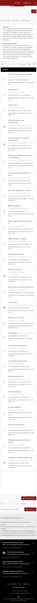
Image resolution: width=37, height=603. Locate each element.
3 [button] (9, 64)
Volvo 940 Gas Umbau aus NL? (17, 361)
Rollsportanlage (16, 292)
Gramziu (23, 600)
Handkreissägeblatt (14, 407)
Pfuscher (13, 382)
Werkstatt (15, 20)
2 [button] (5, 64)
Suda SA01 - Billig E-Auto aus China (19, 190)
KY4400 (13, 336)
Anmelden (17, 3)
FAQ (19, 584)
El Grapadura (23, 400)
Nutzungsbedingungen (18, 587)
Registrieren (27, 3)
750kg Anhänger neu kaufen (17, 239)
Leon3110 (14, 80)
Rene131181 (14, 244)
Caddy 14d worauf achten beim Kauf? (20, 74)
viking (21, 183)
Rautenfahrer (23, 199)
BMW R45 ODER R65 (14, 206)
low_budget (14, 448)
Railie (14, 110)
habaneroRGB (15, 430)
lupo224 (13, 196)
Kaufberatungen (9, 11)
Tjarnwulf (22, 354)
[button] (16, 64)
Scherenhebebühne (14, 392)
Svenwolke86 (15, 163)
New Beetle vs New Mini (16, 254)
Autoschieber (23, 369)
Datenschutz (26, 584)
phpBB (12, 599)
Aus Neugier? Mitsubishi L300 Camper (20, 457)
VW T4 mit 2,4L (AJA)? (15, 269)
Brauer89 (14, 397)
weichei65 (14, 95)
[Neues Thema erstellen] (33, 11)
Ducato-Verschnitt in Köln (16, 425)
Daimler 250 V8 (13, 90)
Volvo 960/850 (12, 333)
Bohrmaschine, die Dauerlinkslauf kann (21, 287)
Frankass (14, 128)
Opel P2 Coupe (12, 105)
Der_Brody (14, 181)
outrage (21, 98)
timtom (13, 211)
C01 (20, 247)
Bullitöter (22, 82)
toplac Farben (12, 302)
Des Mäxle (22, 131)
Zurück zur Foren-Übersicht (10, 509)
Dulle (12, 351)
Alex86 (13, 308)
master (21, 338)
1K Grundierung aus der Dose (17, 346)
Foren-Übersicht (5, 20)
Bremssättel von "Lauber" (16, 318)
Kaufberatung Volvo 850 (16, 376)
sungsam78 (14, 277)
